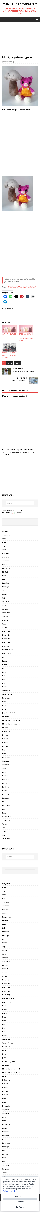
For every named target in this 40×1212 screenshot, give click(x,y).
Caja (3, 590)
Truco (4, 831)
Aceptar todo (20, 1196)
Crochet (5, 620)
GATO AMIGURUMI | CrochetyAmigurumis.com (26, 337)
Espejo (4, 661)
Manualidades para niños (11, 724)
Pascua (4, 772)
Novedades (6, 757)
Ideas (4, 705)
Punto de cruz (7, 794)
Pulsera (5, 791)
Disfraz (4, 657)
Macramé (5, 716)
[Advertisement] (20, 40)
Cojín (4, 598)
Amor (4, 539)
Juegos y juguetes (8, 713)
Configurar (20, 1207)
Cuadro (4, 624)
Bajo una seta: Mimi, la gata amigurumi (22, 287)
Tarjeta (4, 824)
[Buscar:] (20, 503)
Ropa (4, 809)
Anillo (4, 550)
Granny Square (7, 694)
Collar (4, 605)
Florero (4, 687)
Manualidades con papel (11, 720)
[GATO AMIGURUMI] (9, 329)
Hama (4, 702)
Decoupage (6, 646)
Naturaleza (6, 731)
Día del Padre (7, 653)
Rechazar (20, 1202)
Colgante (5, 602)
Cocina (4, 594)
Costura (5, 616)
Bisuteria (5, 572)
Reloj (4, 802)
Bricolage (5, 587)
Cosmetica (6, 613)
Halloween (6, 698)
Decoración (6, 631)
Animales (5, 553)
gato (18, 363)
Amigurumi (6, 535)
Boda (4, 576)
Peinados (5, 779)
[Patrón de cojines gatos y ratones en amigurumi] (9, 347)
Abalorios (5, 531)
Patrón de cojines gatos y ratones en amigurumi (9, 355)
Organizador (6, 761)
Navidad (5, 735)
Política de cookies (9, 1191)
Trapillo (5, 828)
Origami (5, 768)
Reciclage (5, 798)
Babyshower (6, 568)
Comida (5, 609)
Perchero (5, 787)
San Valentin (6, 817)
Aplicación (5, 564)
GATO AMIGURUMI (9, 334)
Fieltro (4, 665)
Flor (3, 676)
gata (10, 363)
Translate (19, 513)
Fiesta (4, 668)
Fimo (4, 672)
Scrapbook (6, 820)
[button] (36, 19)
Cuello (4, 627)
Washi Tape (6, 839)
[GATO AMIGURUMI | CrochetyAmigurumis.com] (26, 329)
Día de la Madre (8, 650)
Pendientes (6, 783)
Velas (4, 835)
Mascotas (5, 728)
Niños (4, 750)
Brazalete (5, 583)
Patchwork (6, 776)
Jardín (4, 709)
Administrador (19, 62)
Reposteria (6, 805)
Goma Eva (6, 691)
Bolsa (4, 579)
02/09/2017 (8, 62)
